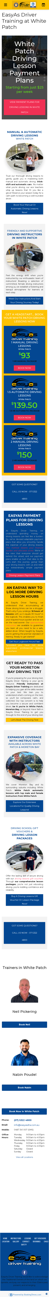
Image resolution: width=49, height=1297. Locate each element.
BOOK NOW (24, 368)
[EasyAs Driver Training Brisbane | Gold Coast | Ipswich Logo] (24, 5)
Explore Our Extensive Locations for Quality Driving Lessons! (24, 806)
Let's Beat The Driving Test (24, 720)
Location (5, 1241)
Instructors (16, 1238)
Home (5, 1238)
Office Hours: (5, 1136)
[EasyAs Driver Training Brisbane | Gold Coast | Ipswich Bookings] (43, 4)
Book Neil (24, 1024)
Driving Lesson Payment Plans (24, 575)
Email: (5, 1125)
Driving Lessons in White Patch (44, 74)
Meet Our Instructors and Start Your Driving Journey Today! (25, 300)
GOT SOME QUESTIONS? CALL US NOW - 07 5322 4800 (24, 491)
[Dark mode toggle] (47, 1294)
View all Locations (24, 1157)
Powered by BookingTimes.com (27, 1294)
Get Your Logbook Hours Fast (24, 641)
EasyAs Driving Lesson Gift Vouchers (44, 80)
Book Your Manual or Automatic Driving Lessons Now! (24, 209)
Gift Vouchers (40, 1238)
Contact (25, 1241)
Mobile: (5, 1130)
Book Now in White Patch (24, 1111)
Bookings (36, 1241)
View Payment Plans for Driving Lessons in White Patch (24, 107)
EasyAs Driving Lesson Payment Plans (44, 77)
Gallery (16, 1241)
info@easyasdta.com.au (26, 1125)
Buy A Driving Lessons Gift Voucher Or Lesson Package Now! (24, 900)
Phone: (5, 1120)
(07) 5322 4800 (22, 1120)
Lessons (27, 1238)
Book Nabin (24, 1087)
